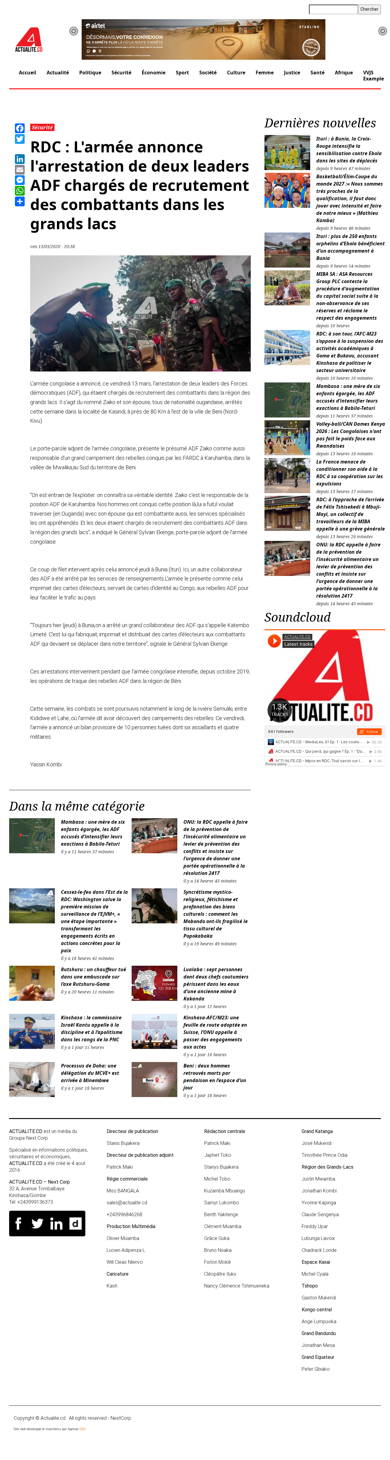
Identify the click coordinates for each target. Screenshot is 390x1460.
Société (208, 72)
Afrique (344, 72)
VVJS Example (373, 75)
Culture (236, 72)
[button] (74, 31)
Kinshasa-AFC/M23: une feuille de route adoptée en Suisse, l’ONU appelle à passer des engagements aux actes (215, 1032)
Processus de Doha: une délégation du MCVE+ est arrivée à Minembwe (90, 1073)
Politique (90, 72)
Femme (265, 72)
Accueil (27, 72)
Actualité (58, 72)
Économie (153, 72)
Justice (292, 72)
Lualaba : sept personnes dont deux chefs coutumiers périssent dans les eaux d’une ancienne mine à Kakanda (216, 984)
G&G (82, 1429)
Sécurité (121, 72)
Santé (317, 72)
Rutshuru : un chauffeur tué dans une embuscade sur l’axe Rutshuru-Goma (93, 976)
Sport (182, 72)
